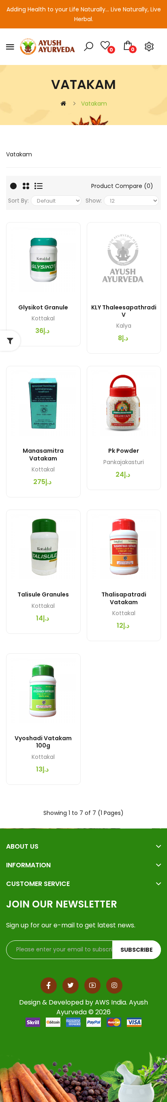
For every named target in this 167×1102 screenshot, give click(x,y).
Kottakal (43, 318)
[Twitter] (70, 985)
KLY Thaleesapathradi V (123, 311)
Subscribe (136, 950)
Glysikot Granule (43, 307)
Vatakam (94, 103)
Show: (94, 201)
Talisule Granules (43, 594)
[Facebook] (49, 985)
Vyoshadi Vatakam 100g (43, 742)
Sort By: (18, 201)
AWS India (110, 1002)
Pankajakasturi (123, 462)
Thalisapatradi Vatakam (123, 598)
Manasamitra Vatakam (43, 454)
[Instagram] (114, 985)
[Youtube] (92, 985)
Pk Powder (123, 450)
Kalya (123, 326)
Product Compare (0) (122, 186)
